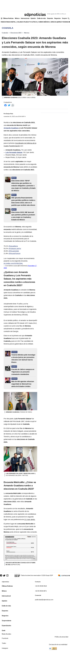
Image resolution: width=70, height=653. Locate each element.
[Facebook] (5, 105)
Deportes (50, 18)
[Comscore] (64, 575)
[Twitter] (9, 105)
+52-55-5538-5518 (41, 586)
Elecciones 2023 (16, 33)
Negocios (57, 18)
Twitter (4, 643)
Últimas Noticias (8, 18)
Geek (3, 630)
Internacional (25, 18)
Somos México (43, 22)
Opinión (33, 18)
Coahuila (5, 33)
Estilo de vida (41, 18)
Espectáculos (6, 625)
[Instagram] (7, 575)
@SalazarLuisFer (15, 248)
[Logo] (35, 15)
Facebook (5, 638)
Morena (26, 33)
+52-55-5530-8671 (41, 591)
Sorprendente (6, 620)
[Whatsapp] (13, 105)
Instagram (5, 648)
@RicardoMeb (14, 251)
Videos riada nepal (8, 22)
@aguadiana (13, 246)
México (17, 18)
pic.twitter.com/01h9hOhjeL (13, 263)
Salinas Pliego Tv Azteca (27, 22)
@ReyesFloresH (14, 253)
